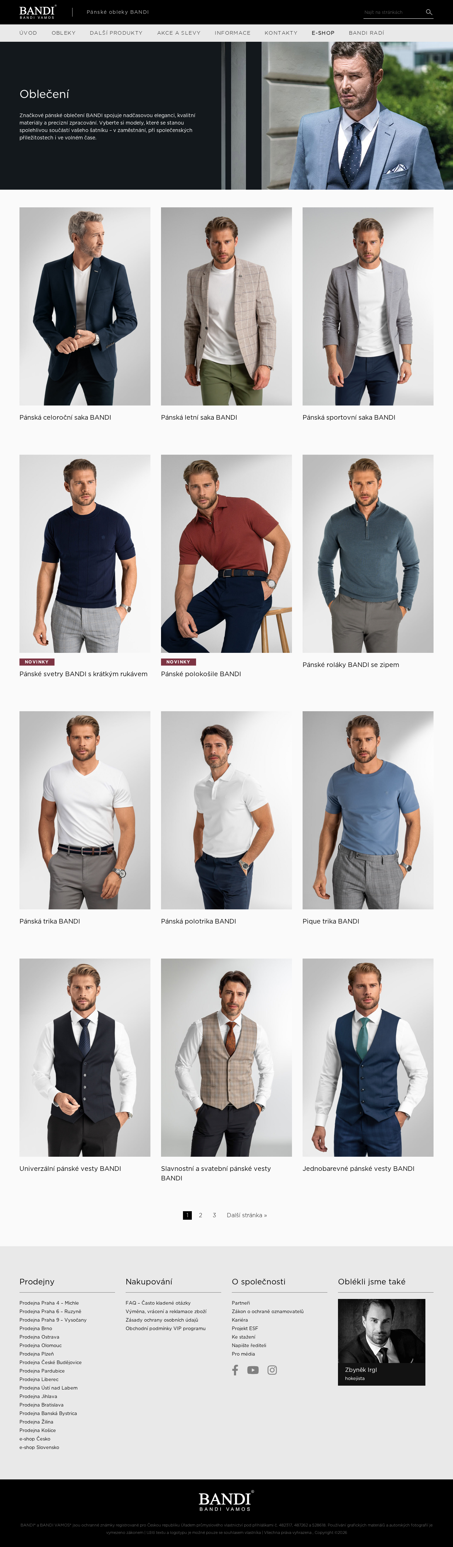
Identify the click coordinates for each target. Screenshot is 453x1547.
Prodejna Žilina (36, 1422)
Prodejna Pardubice (42, 1371)
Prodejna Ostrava (39, 1337)
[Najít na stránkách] (429, 12)
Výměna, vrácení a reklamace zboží (166, 1311)
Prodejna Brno (35, 1328)
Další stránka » (247, 1215)
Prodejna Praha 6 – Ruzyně (50, 1311)
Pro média (243, 1354)
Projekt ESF (245, 1328)
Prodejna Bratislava (41, 1405)
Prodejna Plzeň (36, 1354)
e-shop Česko (34, 1439)
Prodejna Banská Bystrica (48, 1413)
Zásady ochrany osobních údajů (162, 1320)
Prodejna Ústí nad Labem (48, 1388)
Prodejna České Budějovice (50, 1362)
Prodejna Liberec (38, 1379)
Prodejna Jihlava (38, 1396)
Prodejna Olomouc (40, 1345)
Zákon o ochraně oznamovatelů (268, 1311)
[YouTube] (253, 1370)
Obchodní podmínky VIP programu (166, 1328)
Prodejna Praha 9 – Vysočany (53, 1320)
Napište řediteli (249, 1345)
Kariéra (240, 1320)
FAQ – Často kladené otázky (158, 1303)
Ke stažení (243, 1337)
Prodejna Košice (37, 1430)
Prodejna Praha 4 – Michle (49, 1303)
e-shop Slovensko (39, 1447)
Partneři (241, 1303)
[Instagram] (272, 1370)
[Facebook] (235, 1370)
